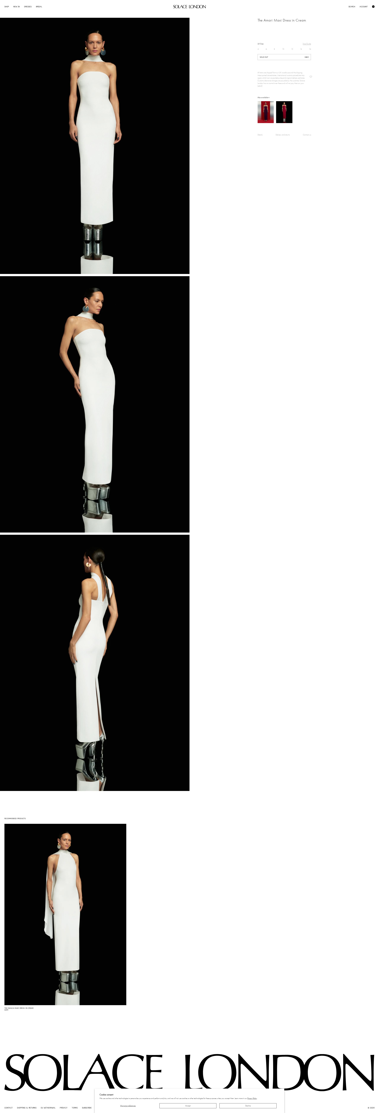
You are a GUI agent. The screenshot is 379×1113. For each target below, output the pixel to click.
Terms (75, 1107)
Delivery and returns (283, 135)
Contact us (307, 135)
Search (352, 6)
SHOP (6, 6)
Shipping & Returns (26, 1107)
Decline (248, 1106)
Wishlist (311, 77)
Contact (8, 1107)
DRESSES (28, 6)
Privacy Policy (252, 1098)
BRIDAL (39, 6)
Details (260, 135)
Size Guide (307, 44)
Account (364, 6)
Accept (188, 1106)
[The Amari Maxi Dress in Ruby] (284, 112)
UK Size (260, 44)
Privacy (63, 1107)
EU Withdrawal (48, 1107)
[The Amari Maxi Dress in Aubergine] (266, 112)
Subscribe (87, 1107)
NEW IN (16, 6)
